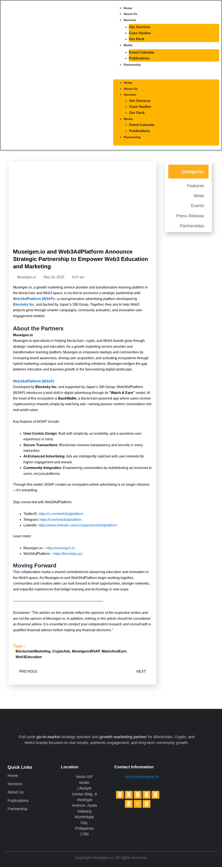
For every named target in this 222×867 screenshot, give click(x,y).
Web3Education (29, 657)
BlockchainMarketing (33, 651)
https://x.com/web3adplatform (61, 514)
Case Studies (140, 33)
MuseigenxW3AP (86, 651)
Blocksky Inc (23, 304)
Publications (139, 58)
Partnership (132, 64)
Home (128, 8)
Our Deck (136, 39)
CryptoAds (61, 651)
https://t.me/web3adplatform (60, 519)
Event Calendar (141, 52)
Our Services (139, 27)
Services (130, 20)
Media (128, 45)
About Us (130, 14)
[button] (166, 75)
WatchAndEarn (113, 651)
